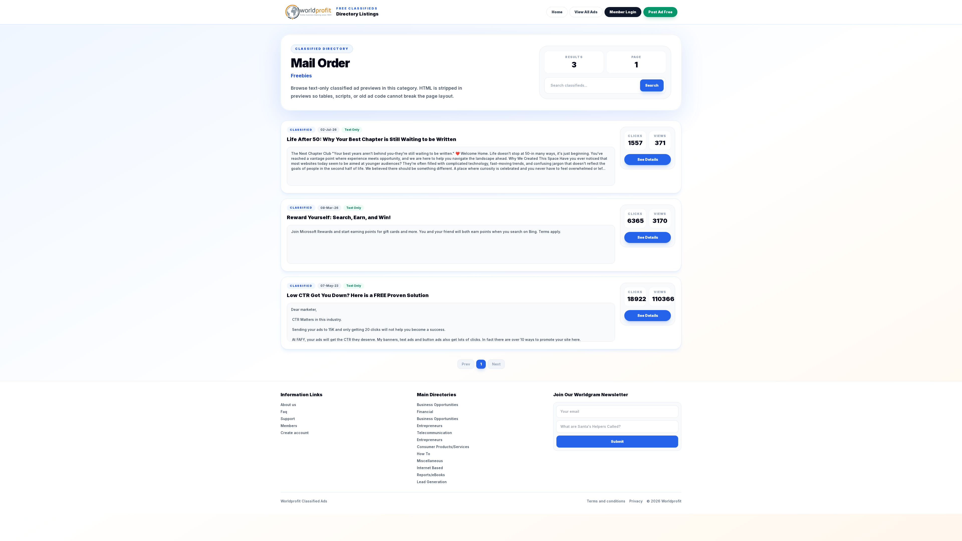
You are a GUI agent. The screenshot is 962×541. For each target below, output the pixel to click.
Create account (295, 433)
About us (288, 404)
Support (288, 419)
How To (423, 454)
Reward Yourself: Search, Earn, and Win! (339, 217)
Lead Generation (432, 482)
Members (289, 426)
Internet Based (430, 468)
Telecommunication (434, 433)
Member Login (623, 12)
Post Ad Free (660, 12)
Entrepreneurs (429, 426)
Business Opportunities (437, 404)
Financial (425, 412)
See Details (647, 159)
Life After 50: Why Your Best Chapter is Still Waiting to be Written (371, 139)
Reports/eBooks (431, 475)
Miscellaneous (430, 461)
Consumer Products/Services (443, 447)
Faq (284, 412)
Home (557, 12)
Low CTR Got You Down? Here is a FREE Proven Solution (358, 295)
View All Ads (585, 12)
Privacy (636, 501)
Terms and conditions (606, 501)
